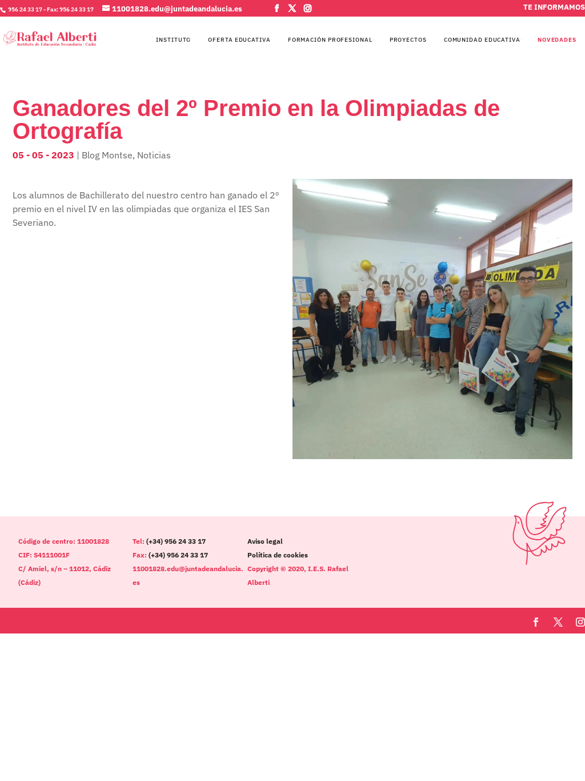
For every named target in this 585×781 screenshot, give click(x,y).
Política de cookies (277, 555)
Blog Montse (107, 155)
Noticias (154, 155)
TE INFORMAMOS (554, 8)
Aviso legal (265, 541)
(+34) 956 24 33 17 (176, 541)
